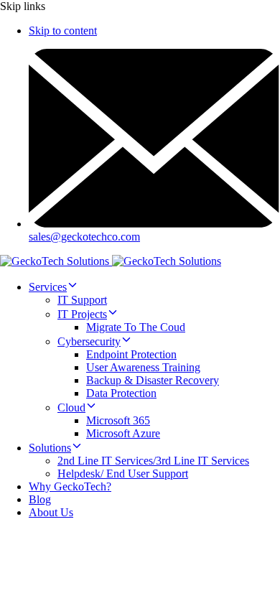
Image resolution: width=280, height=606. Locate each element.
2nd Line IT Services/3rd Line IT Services (153, 460)
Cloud (71, 407)
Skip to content (63, 30)
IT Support (82, 300)
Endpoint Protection (131, 354)
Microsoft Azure (123, 433)
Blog (40, 499)
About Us (51, 512)
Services (48, 287)
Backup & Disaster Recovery (152, 380)
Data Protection (121, 393)
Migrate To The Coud (135, 327)
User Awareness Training (143, 367)
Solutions (50, 448)
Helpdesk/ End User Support (122, 473)
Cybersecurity (89, 341)
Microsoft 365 (118, 420)
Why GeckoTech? (70, 486)
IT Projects (82, 314)
